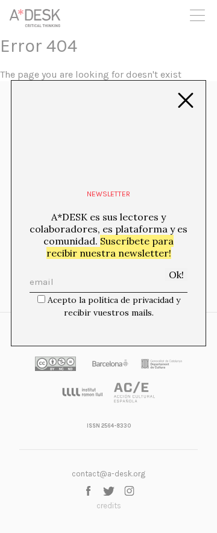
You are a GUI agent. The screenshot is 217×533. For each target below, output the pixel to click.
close (185, 100)
